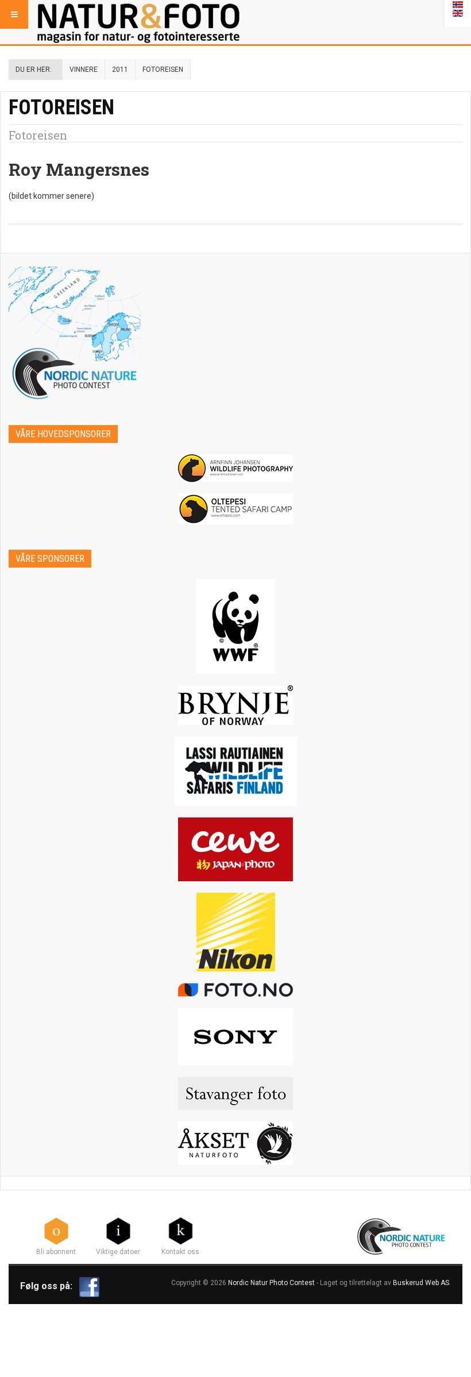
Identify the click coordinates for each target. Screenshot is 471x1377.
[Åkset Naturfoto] (235, 1143)
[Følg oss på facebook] (89, 1286)
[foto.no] (235, 990)
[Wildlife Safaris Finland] (235, 771)
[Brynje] (235, 705)
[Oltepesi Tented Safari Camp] (235, 508)
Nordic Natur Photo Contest (271, 1283)
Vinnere (84, 69)
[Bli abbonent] (56, 1230)
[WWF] (235, 626)
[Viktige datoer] (118, 1230)
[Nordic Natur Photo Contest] (138, 14)
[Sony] (235, 1037)
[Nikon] (235, 932)
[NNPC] (402, 1235)
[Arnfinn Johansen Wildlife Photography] (235, 468)
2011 (120, 69)
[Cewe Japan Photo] (235, 849)
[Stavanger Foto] (235, 1093)
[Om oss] (180, 1230)
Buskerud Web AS (421, 1283)
